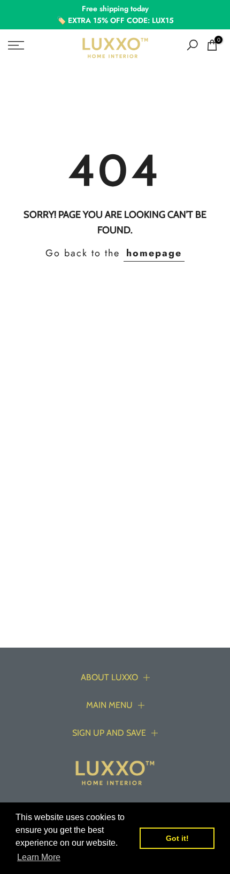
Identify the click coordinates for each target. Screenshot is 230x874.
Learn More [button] (38, 857)
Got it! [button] (177, 838)
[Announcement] (115, 15)
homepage (154, 253)
